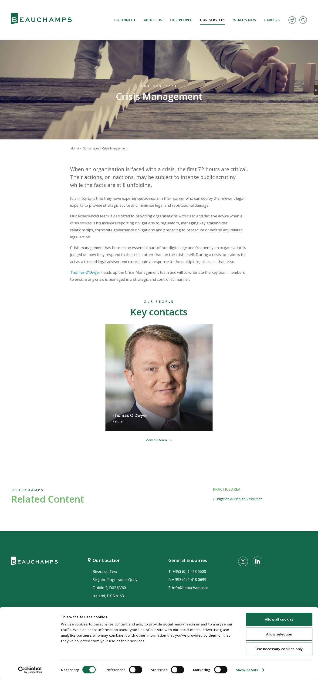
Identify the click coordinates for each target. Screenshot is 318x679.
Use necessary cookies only (279, 648)
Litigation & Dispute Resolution (238, 499)
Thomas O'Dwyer (85, 272)
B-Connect (125, 20)
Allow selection (279, 634)
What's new (244, 20)
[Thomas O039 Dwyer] (159, 377)
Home (75, 148)
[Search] (303, 20)
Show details (247, 670)
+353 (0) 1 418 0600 (189, 571)
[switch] (135, 669)
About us (153, 20)
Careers (272, 20)
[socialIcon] (243, 561)
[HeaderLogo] (41, 20)
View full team (156, 440)
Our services (212, 20)
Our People (181, 20)
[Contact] (292, 20)
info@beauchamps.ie (190, 587)
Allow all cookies (279, 619)
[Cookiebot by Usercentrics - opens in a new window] (30, 669)
